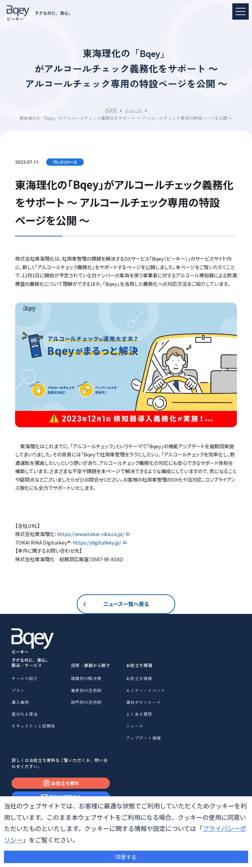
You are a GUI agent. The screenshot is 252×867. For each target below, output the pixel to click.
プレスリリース (64, 162)
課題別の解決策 (86, 678)
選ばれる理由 (24, 714)
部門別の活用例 (86, 702)
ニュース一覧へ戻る (126, 604)
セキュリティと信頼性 (33, 726)
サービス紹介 (24, 678)
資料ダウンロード (143, 702)
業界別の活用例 (86, 690)
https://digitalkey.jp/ (97, 542)
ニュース (133, 110)
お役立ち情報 (139, 678)
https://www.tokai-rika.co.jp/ (90, 533)
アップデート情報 (143, 738)
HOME (111, 110)
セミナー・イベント (145, 690)
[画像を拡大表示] (126, 365)
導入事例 (20, 702)
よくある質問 (139, 714)
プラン (18, 690)
